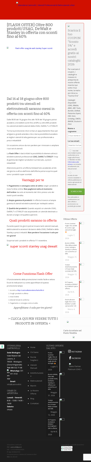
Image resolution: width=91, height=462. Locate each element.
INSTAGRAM (76, 352)
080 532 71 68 (14, 367)
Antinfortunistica (36, 374)
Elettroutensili (36, 381)
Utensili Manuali (33, 366)
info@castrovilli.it (14, 384)
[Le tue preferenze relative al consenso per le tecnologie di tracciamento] (2, 346)
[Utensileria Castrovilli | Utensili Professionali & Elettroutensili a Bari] (45, 6)
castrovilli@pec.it (16, 447)
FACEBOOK (76, 358)
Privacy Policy (67, 447)
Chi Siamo (34, 352)
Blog (32, 398)
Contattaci (34, 403)
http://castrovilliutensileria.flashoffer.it (30, 290)
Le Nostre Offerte (34, 392)
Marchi (33, 386)
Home (32, 347)
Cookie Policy (67, 449)
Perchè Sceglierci (34, 358)
